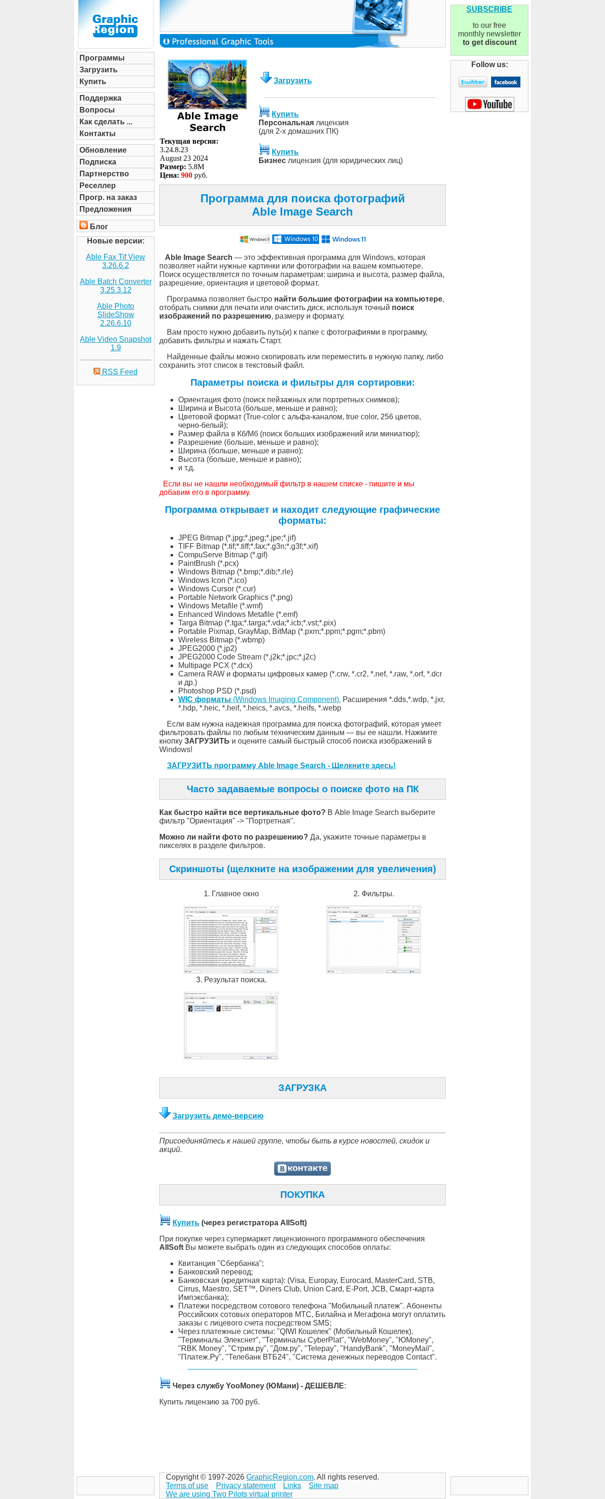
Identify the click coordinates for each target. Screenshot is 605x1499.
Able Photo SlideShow (115, 310)
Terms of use (187, 1486)
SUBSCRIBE (489, 9)
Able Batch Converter (116, 281)
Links (292, 1486)
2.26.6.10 (115, 323)
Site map (323, 1486)
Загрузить (98, 70)
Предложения (105, 209)
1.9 (116, 348)
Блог (99, 227)
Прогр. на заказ (108, 197)
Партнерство (104, 174)
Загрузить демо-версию (218, 1116)
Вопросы (97, 110)
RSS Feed (119, 372)
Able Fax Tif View (115, 257)
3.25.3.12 (115, 290)
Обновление (103, 150)
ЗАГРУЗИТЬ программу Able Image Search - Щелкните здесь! (281, 766)
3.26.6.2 (115, 265)
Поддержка (100, 98)
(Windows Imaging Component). (259, 699)
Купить (92, 82)
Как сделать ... (105, 122)
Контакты (97, 134)
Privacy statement (246, 1486)
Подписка (97, 162)
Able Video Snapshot (115, 339)
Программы (102, 58)
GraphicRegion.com (279, 1477)
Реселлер (97, 186)
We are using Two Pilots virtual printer (229, 1494)
